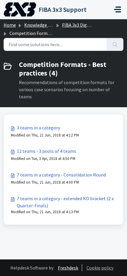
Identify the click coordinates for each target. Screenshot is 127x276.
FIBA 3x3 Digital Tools (84, 25)
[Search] (115, 44)
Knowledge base (40, 25)
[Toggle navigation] (117, 9)
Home (10, 25)
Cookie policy (100, 268)
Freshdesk (68, 268)
